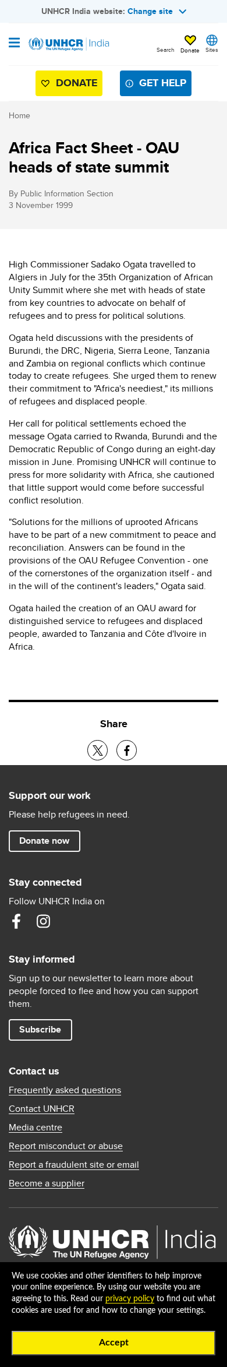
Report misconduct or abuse (66, 1146)
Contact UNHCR (42, 1108)
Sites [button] (211, 49)
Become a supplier (46, 1183)
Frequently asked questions (65, 1090)
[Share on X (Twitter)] (97, 750)
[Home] (68, 44)
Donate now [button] (44, 840)
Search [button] (166, 49)
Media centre (35, 1127)
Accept (114, 1342)
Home (19, 115)
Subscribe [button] (40, 1029)
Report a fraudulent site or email (74, 1164)
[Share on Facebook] (126, 750)
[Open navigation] (14, 43)
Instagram (43, 921)
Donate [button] (190, 50)
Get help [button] (162, 82)
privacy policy (129, 1299)
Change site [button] (150, 11)
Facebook (16, 921)
